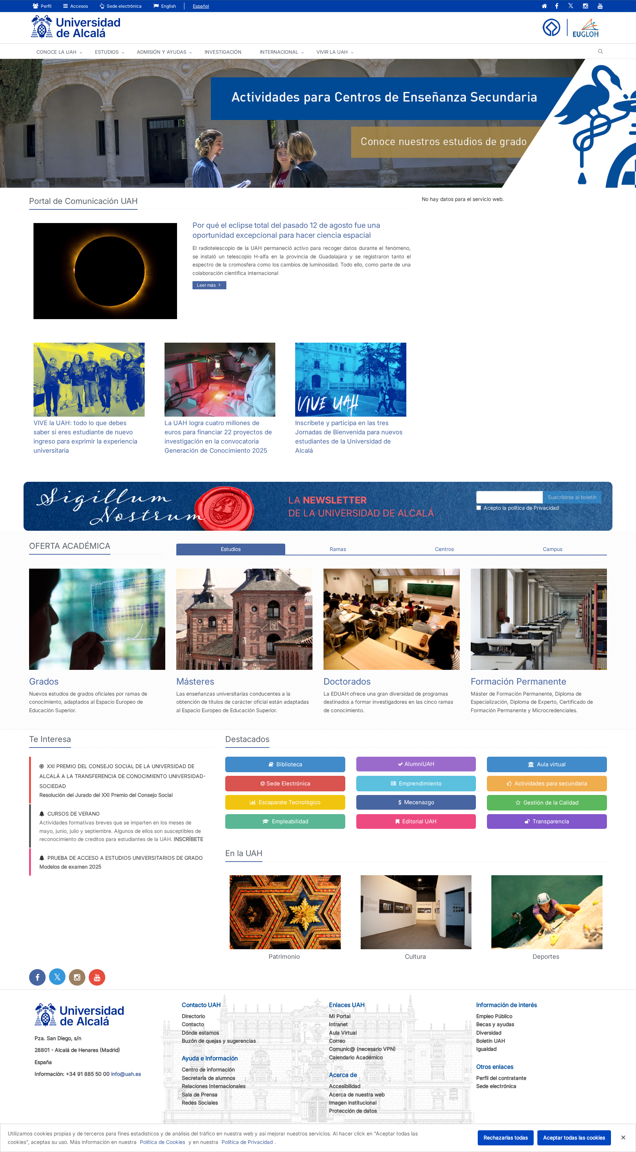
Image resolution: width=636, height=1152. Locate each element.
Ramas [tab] (338, 549)
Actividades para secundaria (550, 783)
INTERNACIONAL (279, 52)
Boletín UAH (490, 1041)
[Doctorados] (392, 619)
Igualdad (486, 1049)
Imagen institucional (353, 1102)
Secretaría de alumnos (208, 1078)
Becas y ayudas (495, 1024)
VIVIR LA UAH (332, 52)
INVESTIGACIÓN (223, 52)
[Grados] (97, 619)
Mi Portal (339, 1016)
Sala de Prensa (200, 1094)
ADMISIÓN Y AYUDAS (161, 52)
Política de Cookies (162, 1142)
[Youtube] (97, 978)
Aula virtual (551, 764)
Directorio (193, 1016)
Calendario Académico (356, 1057)
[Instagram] (77, 978)
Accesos (78, 6)
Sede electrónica (124, 6)
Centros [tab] (444, 549)
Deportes (547, 956)
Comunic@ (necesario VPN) (362, 1049)
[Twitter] (57, 978)
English (168, 6)
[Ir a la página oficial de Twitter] (570, 6)
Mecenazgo (418, 802)
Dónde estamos (200, 1032)
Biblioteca (288, 764)
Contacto (193, 1024)
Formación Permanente (518, 681)
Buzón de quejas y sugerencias (219, 1041)
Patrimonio (285, 956)
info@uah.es (126, 1074)
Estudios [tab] (231, 549)
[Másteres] (244, 619)
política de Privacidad (533, 508)
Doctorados (347, 681)
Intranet (338, 1024)
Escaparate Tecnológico (289, 802)
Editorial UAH (419, 821)
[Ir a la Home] (75, 27)
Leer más (207, 285)
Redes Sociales (200, 1102)
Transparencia (550, 821)
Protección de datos (353, 1110)
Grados (44, 681)
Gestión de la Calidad (550, 802)
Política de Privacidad (247, 1142)
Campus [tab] (552, 549)
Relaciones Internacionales (213, 1086)
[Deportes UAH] (547, 912)
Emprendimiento (420, 783)
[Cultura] (416, 912)
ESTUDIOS (107, 52)
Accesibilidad (344, 1086)
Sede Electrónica (288, 783)
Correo (337, 1041)
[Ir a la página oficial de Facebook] (556, 6)
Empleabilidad (289, 821)
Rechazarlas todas (506, 1137)
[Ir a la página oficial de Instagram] (585, 6)
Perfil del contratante (501, 1078)
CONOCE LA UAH (56, 52)
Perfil (46, 6)
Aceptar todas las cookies (574, 1137)
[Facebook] (37, 978)
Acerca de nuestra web (357, 1094)
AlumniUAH (419, 763)
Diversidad (488, 1032)
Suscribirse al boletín (572, 497)
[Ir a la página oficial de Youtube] (600, 6)
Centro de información (208, 1069)
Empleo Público (494, 1016)
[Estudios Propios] (539, 619)
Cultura (416, 956)
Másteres (195, 681)
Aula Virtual (343, 1032)
